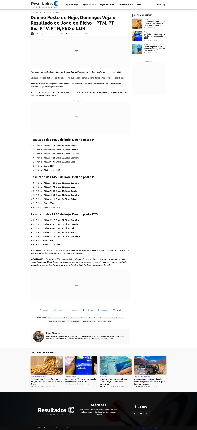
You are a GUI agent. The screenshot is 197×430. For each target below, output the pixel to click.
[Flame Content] (56, 411)
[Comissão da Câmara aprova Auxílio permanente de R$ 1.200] (137, 36)
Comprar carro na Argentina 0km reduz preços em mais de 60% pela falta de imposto (149, 381)
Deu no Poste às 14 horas (96, 318)
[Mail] (141, 413)
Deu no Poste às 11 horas (78, 318)
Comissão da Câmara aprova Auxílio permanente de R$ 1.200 (154, 36)
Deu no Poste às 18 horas (115, 318)
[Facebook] (134, 413)
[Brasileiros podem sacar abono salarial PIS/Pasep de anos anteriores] (137, 49)
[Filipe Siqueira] (33, 33)
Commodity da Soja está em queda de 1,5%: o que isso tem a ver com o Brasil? (154, 23)
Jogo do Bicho (40, 12)
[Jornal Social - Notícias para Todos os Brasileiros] (45, 4)
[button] (160, 4)
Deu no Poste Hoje (89, 321)
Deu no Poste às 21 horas (57, 321)
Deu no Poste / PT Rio (53, 12)
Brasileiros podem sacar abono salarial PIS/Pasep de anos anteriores (154, 48)
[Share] (147, 413)
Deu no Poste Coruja (74, 321)
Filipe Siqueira (41, 33)
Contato (138, 428)
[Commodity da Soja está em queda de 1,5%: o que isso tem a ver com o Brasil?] (137, 24)
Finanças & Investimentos (151, 19)
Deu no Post (52, 318)
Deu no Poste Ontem (104, 321)
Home (32, 12)
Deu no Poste (64, 318)
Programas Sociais (149, 32)
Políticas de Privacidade (150, 428)
